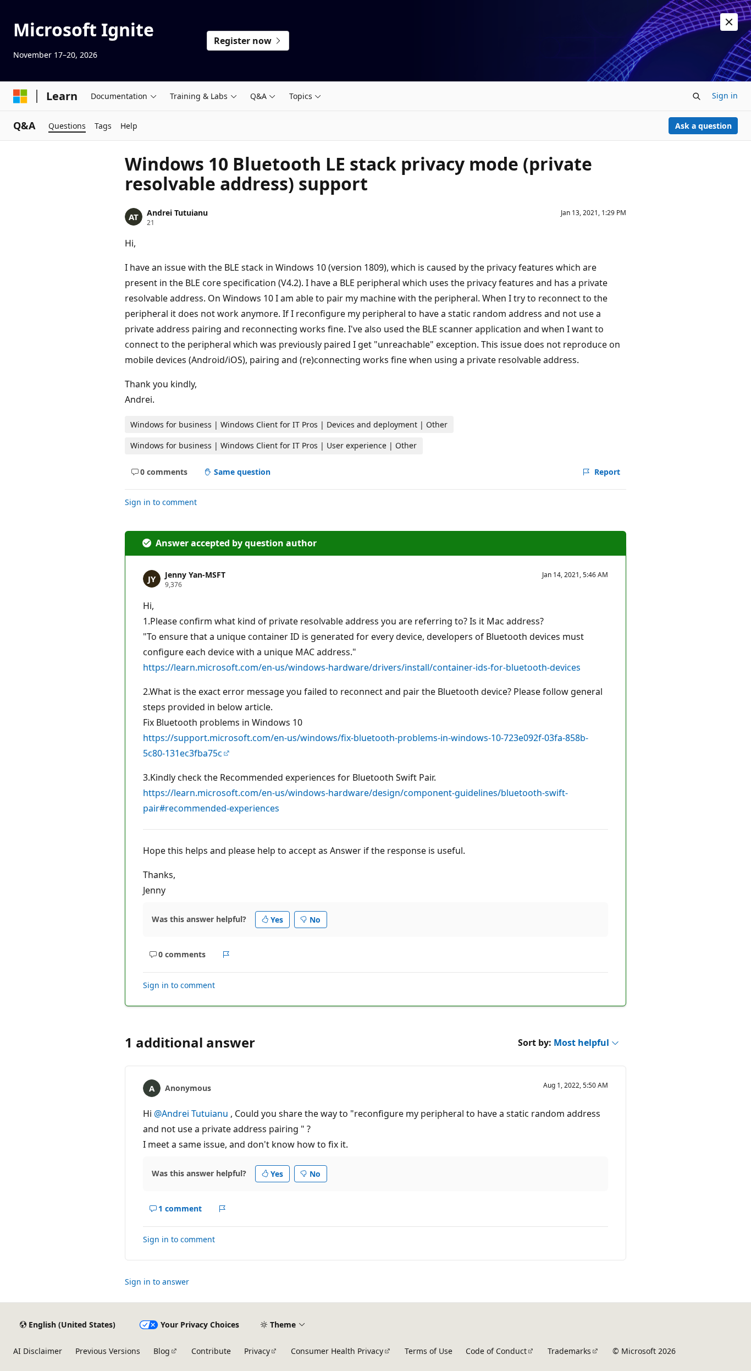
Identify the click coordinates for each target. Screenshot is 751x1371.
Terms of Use (428, 1351)
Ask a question (703, 125)
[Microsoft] (20, 96)
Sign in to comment (161, 502)
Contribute (211, 1351)
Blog (161, 1351)
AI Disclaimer (37, 1351)
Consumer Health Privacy (337, 1351)
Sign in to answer (157, 1281)
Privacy (257, 1351)
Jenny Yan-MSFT (195, 574)
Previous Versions (107, 1351)
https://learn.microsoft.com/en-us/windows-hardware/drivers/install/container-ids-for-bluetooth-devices (362, 667)
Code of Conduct (496, 1351)
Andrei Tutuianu (177, 212)
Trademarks (569, 1351)
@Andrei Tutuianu (192, 1113)
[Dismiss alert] (729, 22)
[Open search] (697, 96)
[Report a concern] (226, 954)
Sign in (725, 95)
